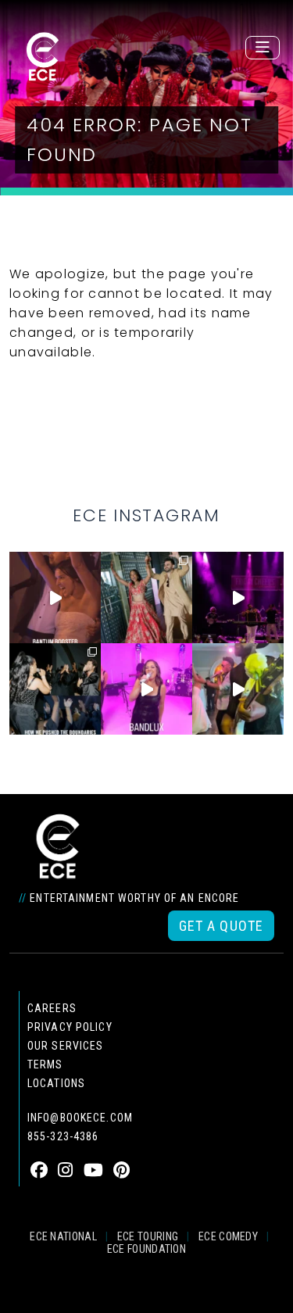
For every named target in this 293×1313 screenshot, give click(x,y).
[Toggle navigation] (262, 47)
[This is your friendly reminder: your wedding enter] (146, 597)
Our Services (65, 1045)
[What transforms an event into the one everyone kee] (55, 689)
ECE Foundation (146, 1249)
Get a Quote (221, 926)
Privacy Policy (70, 1027)
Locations (56, 1083)
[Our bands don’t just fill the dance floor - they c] (238, 689)
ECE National (63, 1236)
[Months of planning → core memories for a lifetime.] (238, 597)
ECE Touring (147, 1236)
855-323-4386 (62, 1136)
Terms (45, 1064)
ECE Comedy (228, 1236)
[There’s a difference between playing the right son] (55, 597)
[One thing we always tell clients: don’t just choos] (146, 689)
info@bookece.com (80, 1117)
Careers (52, 1008)
